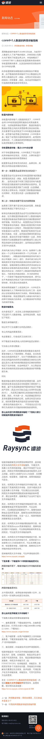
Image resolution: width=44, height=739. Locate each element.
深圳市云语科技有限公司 (18, 733)
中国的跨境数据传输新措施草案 (22, 704)
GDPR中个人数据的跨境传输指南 (22, 34)
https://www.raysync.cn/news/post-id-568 (18, 689)
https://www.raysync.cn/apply (13, 556)
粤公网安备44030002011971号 (12, 735)
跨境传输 (29, 46)
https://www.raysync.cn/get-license (15, 632)
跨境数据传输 (19, 46)
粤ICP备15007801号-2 (34, 733)
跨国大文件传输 (18, 465)
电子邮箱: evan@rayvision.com (11, 723)
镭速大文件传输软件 (14, 683)
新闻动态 (5, 34)
